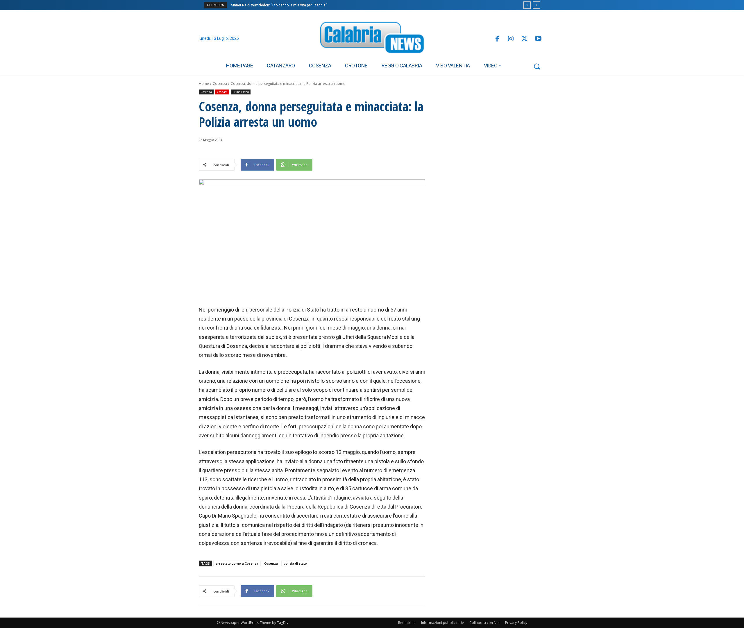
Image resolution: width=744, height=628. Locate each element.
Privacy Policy (516, 622)
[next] (536, 5)
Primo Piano (241, 92)
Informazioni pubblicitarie (442, 622)
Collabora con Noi (484, 622)
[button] (536, 66)
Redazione (407, 622)
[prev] (527, 5)
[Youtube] (538, 39)
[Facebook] (496, 39)
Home (204, 83)
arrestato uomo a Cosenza (237, 563)
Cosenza (220, 83)
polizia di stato (295, 563)
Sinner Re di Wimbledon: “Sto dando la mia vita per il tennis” (279, 5)
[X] (524, 39)
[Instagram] (510, 39)
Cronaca (222, 92)
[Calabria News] (372, 39)
